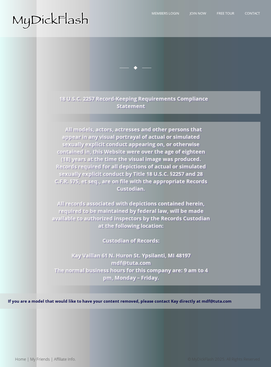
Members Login (165, 13)
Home (20, 359)
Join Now (198, 13)
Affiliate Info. (65, 359)
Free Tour (225, 13)
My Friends (40, 359)
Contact (252, 13)
